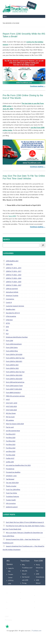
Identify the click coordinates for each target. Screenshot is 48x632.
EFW (7, 327)
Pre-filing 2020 (10, 438)
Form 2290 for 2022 (12, 368)
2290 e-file (9, 264)
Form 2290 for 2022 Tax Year (15, 372)
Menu (5, 16)
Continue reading (37, 86)
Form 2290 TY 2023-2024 (14, 389)
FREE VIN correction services (15, 396)
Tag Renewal (10, 479)
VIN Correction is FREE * (25, 602)
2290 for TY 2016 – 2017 (13, 271)
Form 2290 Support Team (14, 386)
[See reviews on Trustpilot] (13, 628)
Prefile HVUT (10, 458)
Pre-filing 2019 (10, 434)
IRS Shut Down (11, 413)
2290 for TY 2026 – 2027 (13, 285)
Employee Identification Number (17, 337)
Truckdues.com (36, 631)
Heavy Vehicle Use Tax (39, 568)
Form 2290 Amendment (14, 344)
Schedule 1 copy (11, 476)
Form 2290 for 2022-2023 (14, 375)
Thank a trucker (11, 486)
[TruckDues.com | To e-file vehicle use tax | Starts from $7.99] (20, 7)
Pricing (24, 583)
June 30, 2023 (8, 109)
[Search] (43, 245)
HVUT (8, 399)
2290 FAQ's (11, 608)
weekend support (12, 507)
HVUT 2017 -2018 (11, 403)
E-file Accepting (11, 316)
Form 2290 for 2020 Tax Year (15, 358)
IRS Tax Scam (10, 417)
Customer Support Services (15, 306)
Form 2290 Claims (12, 347)
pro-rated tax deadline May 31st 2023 (18, 465)
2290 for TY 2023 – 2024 (13, 278)
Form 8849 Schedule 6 (13, 392)
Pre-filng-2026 (10, 455)
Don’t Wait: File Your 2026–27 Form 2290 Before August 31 (25, 522)
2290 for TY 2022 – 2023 (13, 275)
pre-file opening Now (13, 431)
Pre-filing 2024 (10, 448)
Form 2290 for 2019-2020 (14, 354)
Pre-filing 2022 (10, 441)
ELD (7, 334)
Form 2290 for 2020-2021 (14, 361)
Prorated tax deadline (13, 472)
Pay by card (10, 427)
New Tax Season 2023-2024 (15, 424)
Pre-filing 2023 (10, 444)
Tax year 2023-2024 (12, 483)
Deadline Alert (10, 309)
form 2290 (12, 216)
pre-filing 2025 (10, 451)
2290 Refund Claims (38, 583)
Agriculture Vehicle (12, 292)
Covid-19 (9, 302)
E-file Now (9, 320)
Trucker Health (11, 500)
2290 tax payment (12, 289)
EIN (7, 330)
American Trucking (12, 295)
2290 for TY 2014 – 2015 (13, 268)
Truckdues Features (12, 496)
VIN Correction (11, 503)
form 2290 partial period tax (15, 382)
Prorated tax (10, 469)
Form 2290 (9, 341)
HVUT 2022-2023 (11, 406)
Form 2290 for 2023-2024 (14, 379)
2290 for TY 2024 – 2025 (13, 282)
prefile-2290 (10, 462)
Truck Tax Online (11, 493)
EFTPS (8, 323)
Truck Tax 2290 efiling (13, 490)
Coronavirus (10, 299)
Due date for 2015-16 (13, 313)
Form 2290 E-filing (12, 351)
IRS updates (10, 420)
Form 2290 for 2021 (12, 365)
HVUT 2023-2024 (11, 410)
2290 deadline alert (12, 261)
